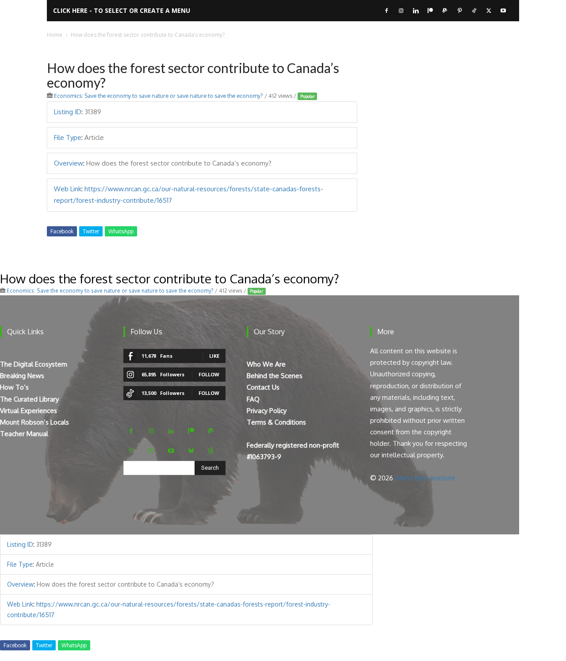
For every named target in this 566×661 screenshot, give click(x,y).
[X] (488, 10)
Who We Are (266, 364)
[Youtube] (503, 10)
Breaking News (22, 375)
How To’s (14, 387)
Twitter (91, 231)
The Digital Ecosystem (33, 364)
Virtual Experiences (28, 410)
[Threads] (210, 451)
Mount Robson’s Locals (34, 422)
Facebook (61, 231)
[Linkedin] (415, 10)
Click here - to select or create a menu (121, 10)
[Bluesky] (191, 451)
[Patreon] (430, 10)
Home (54, 35)
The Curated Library (29, 399)
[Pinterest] (459, 10)
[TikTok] (474, 10)
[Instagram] (401, 10)
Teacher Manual (24, 433)
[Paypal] (444, 10)
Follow (209, 374)
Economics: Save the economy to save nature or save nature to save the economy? (158, 95)
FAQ (253, 399)
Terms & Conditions (276, 422)
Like (214, 355)
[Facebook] (386, 10)
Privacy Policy (267, 410)
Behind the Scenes (274, 375)
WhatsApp (121, 231)
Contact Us (263, 387)
